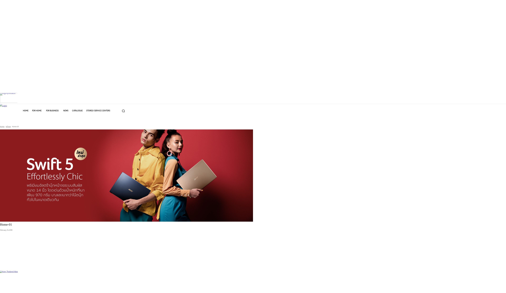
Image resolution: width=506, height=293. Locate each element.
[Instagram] (12, 288)
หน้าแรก (8, 126)
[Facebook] (3, 288)
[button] (123, 111)
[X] (20, 288)
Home (2, 126)
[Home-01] (253, 175)
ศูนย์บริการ (4, 279)
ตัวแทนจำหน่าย (16, 279)
